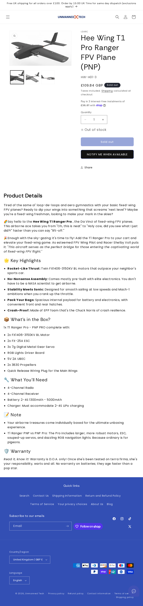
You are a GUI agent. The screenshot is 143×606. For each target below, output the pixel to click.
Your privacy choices (72, 504)
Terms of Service (42, 504)
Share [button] (89, 167)
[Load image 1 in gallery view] (17, 77)
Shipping (107, 90)
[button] (8, 17)
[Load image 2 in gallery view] (32, 77)
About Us (97, 504)
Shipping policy (125, 597)
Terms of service (124, 593)
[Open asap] (133, 591)
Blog (110, 504)
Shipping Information (67, 496)
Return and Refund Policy (103, 496)
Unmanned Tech (34, 593)
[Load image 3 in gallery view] (48, 77)
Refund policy (76, 593)
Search (24, 496)
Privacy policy (56, 593)
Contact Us (41, 496)
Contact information (99, 593)
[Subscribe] (67, 526)
